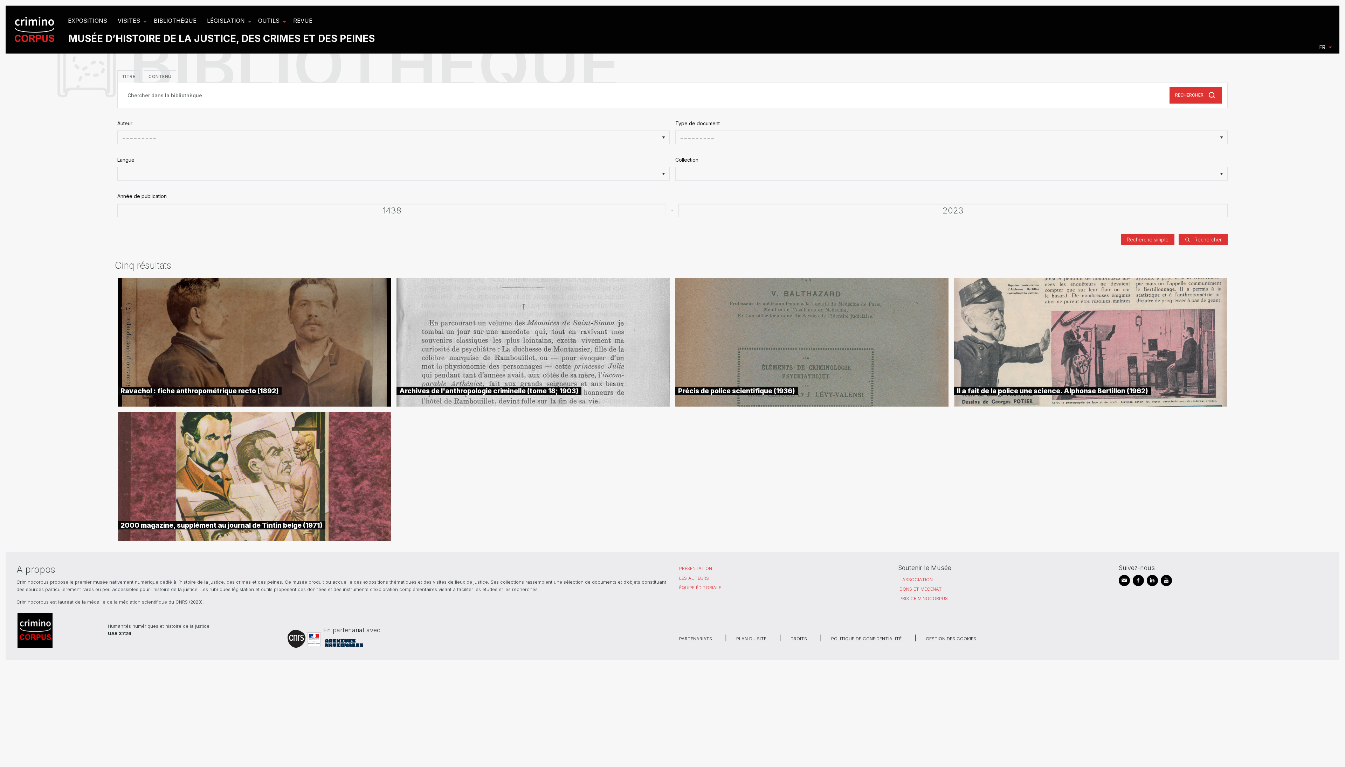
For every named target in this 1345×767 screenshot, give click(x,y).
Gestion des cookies (951, 638)
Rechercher (1189, 95)
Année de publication (142, 196)
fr (1322, 47)
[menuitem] (35, 29)
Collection (686, 160)
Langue (125, 160)
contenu (160, 76)
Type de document (697, 123)
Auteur (124, 123)
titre (129, 76)
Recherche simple (1147, 239)
